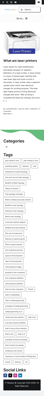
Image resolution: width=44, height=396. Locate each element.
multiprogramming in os (13, 312)
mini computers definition (14, 278)
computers (34, 109)
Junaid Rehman (11, 109)
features (18, 362)
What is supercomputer (13, 244)
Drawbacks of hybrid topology (16, 172)
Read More (7, 114)
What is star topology (13, 216)
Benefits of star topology (14, 205)
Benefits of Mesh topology (14, 183)
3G (26, 362)
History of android (11, 188)
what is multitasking (12, 295)
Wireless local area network (15, 228)
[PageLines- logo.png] (10, 9)
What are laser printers (20, 61)
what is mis (9, 334)
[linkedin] (20, 375)
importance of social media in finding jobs (20, 356)
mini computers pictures (14, 250)
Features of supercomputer (15, 239)
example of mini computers (15, 272)
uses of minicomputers (13, 261)
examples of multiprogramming (16, 306)
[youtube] (15, 2)
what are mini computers (14, 289)
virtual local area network (14, 317)
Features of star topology (14, 211)
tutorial (7, 362)
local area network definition (15, 323)
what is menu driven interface (16, 328)
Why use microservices (13, 233)
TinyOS (30, 289)
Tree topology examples (14, 194)
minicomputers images (13, 267)
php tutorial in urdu (12, 160)
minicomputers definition (14, 284)
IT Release (9, 383)
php (34, 166)
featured (25, 166)
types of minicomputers (13, 256)
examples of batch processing (16, 339)
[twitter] (7, 2)
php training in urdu (31, 160)
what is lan (32, 317)
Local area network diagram (15, 222)
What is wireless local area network (18, 200)
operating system (11, 166)
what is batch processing (14, 345)
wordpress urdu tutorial (13, 351)
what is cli (21, 334)
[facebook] (3, 2)
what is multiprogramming (14, 300)
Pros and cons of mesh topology (17, 177)
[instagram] (11, 2)
